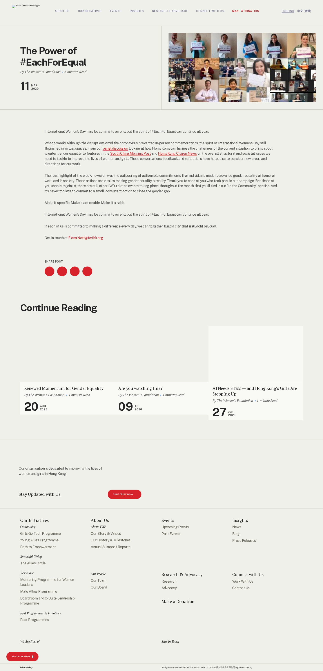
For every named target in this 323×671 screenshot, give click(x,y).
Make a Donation (178, 601)
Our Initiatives (34, 520)
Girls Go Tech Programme (40, 533)
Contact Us (241, 588)
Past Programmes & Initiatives (40, 613)
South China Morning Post (130, 153)
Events (168, 520)
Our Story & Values (106, 533)
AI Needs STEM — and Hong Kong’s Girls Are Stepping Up (254, 391)
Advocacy (169, 588)
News (236, 527)
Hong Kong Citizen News (177, 153)
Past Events (171, 534)
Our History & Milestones (110, 540)
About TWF (98, 527)
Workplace (27, 573)
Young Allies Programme (39, 540)
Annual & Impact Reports (110, 547)
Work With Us (242, 581)
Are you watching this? (140, 388)
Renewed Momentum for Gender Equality (63, 388)
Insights (240, 520)
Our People (98, 574)
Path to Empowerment (38, 547)
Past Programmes (34, 619)
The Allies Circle (33, 563)
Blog (236, 534)
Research (169, 581)
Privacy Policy (26, 667)
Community (27, 527)
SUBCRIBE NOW (21, 656)
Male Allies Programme (38, 591)
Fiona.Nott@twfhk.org (85, 238)
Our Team (98, 580)
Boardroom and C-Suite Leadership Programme (47, 600)
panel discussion (115, 148)
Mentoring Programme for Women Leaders (47, 582)
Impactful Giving (31, 557)
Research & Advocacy (182, 574)
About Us (100, 520)
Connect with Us (248, 574)
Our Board (99, 587)
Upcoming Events (175, 527)
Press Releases (244, 540)
